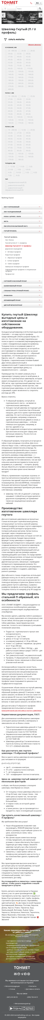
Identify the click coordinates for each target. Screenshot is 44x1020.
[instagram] (28, 974)
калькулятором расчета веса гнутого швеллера (21, 710)
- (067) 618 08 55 (12, 997)
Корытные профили (12, 255)
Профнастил (9, 274)
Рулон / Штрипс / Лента (12, 216)
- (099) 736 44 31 (32, 997)
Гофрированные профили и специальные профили (20, 270)
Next (41, 15)
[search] (40, 8)
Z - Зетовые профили (13, 252)
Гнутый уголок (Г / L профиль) (16, 243)
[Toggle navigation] (5, 8)
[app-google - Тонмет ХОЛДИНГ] (15, 1008)
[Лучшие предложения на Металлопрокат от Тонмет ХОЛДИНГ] (10, 3)
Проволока (8, 295)
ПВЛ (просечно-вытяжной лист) (16, 226)
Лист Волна (9, 240)
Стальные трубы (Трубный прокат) (16, 291)
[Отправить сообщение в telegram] (22, 974)
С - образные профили (13, 258)
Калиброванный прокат (13, 286)
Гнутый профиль (10, 231)
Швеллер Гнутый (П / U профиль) (18, 246)
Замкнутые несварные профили (17, 267)
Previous (2, 15)
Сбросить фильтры (34, 45)
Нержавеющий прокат (12, 300)
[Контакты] (31, 3)
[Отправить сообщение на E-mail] (15, 974)
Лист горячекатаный (11, 207)
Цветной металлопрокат (13, 305)
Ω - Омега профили (12, 264)
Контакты (32, 986)
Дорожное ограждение (13, 249)
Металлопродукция (12, 986)
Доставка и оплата (33, 989)
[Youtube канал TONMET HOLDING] (19, 974)
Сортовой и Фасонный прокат (15, 281)
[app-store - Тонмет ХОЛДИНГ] (28, 1008)
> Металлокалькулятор (22, 1004)
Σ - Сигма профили (12, 261)
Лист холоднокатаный (12, 212)
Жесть (6, 221)
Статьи (12, 989)
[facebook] (25, 974)
